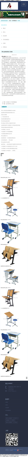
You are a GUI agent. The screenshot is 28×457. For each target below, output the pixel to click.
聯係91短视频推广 (9, 422)
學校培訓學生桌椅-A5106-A (6, 177)
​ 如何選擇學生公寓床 (9, 103)
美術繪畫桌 (6, 39)
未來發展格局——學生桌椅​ (7, 140)
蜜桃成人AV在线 (9, 456)
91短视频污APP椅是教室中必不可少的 (9, 146)
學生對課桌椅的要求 (5, 121)
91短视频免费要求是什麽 (6, 133)
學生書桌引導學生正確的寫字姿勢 (8, 123)
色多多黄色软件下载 (18, 455)
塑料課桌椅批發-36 (4, 244)
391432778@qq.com (12, 391)
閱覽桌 (5, 47)
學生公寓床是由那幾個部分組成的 (8, 110)
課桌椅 (5, 36)
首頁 (10, 20)
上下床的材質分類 (5, 116)
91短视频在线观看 (6, 454)
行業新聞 (12, 420)
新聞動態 (14, 20)
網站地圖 (1, 454)
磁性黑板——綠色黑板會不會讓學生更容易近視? (11, 144)
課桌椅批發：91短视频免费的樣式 (8, 137)
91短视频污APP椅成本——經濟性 (8, 150)
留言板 (15, 422)
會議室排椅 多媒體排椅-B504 (6, 266)
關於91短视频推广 (9, 418)
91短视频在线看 (22, 454)
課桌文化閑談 (4, 114)
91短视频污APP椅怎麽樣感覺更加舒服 (9, 148)
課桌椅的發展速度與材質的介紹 (8, 112)
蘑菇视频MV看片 (6, 455)
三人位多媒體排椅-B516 (5, 198)
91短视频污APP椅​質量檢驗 (11, 102)
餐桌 (4, 28)
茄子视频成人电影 (15, 456)
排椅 (4, 43)
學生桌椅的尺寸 (4, 135)
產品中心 (16, 418)
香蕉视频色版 (11, 455)
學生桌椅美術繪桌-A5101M (5, 219)
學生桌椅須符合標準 (5, 142)
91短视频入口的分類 (5, 129)
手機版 (20, 450)
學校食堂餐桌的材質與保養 (7, 127)
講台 (4, 32)
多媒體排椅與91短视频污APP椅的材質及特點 (10, 125)
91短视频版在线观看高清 (14, 454)
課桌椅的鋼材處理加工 (6, 118)
